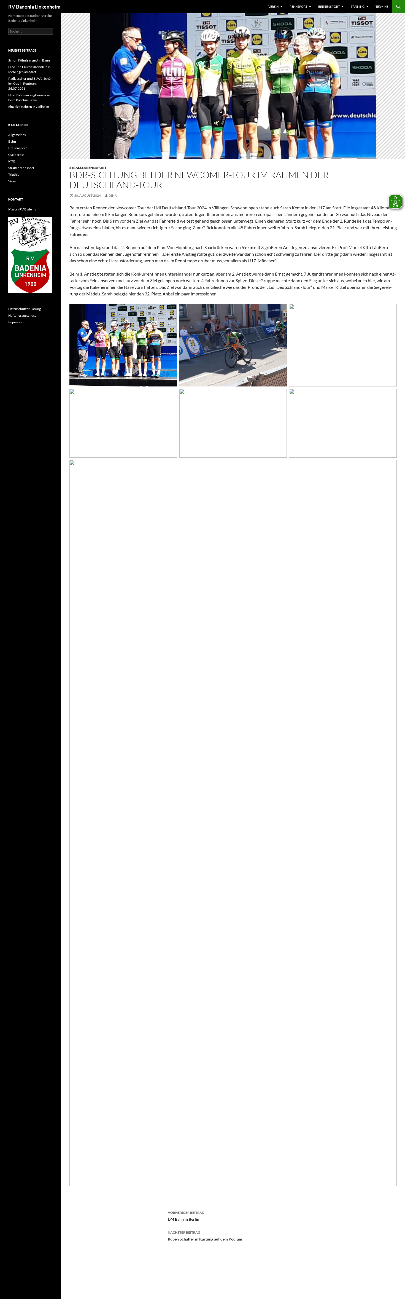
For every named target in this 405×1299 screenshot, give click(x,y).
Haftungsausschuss (22, 315)
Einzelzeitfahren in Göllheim (28, 107)
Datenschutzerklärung (24, 309)
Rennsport (298, 6)
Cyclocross (16, 155)
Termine (382, 6)
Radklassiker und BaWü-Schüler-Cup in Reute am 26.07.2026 (30, 83)
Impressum (16, 322)
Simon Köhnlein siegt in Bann (29, 60)
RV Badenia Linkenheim (34, 7)
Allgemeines (17, 135)
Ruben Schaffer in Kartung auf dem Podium (205, 1235)
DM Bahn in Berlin (186, 1215)
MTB (11, 161)
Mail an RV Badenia (22, 209)
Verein (273, 6)
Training (357, 6)
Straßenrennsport (87, 168)
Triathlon (14, 174)
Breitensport (329, 6)
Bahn (12, 141)
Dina (113, 195)
